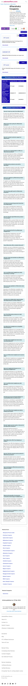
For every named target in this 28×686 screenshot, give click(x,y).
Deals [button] (22, 28)
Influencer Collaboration (8, 628)
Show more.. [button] (12, 25)
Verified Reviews (6, 668)
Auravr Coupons (7, 566)
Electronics (5, 593)
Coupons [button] (13, 28)
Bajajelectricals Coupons (8, 571)
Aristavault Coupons (8, 563)
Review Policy (5, 648)
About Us (4, 619)
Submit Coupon (6, 625)
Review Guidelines (6, 662)
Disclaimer (4, 633)
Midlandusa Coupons (8, 540)
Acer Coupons (6, 555)
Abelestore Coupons (8, 553)
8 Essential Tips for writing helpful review (12, 671)
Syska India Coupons (8, 537)
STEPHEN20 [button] (21, 35)
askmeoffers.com (10, 2)
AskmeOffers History (7, 616)
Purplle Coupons (7, 545)
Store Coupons (6, 548)
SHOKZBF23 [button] (21, 62)
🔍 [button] (26, 1)
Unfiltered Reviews (6, 665)
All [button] (5, 28)
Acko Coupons (6, 558)
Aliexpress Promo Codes (8, 532)
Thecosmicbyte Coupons (9, 550)
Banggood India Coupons (9, 573)
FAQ (3, 636)
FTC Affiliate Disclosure (8, 639)
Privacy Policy (4, 677)
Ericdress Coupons (7, 535)
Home (2, 4)
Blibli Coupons (6, 578)
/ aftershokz (13, 4)
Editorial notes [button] (24, 31)
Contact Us (4, 622)
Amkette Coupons (7, 560)
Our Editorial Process (7, 656)
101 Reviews (18, 10)
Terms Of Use (5, 642)
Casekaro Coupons (7, 584)
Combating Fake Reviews (8, 651)
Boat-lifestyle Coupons (8, 581)
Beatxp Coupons (7, 576)
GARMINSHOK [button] (21, 49)
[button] (2, 2)
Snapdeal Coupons (7, 542)
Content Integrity (6, 653)
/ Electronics (7, 4)
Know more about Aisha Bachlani (14, 611)
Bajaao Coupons (7, 568)
